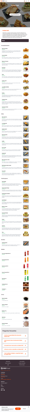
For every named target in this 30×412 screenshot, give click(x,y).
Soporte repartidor (8, 363)
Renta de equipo (22, 364)
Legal (8, 364)
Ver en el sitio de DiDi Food (15, 14)
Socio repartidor (22, 361)
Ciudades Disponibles (22, 363)
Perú (9, 370)
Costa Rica (5, 370)
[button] (15, 14)
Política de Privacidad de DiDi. (5, 410)
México (8, 370)
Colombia (2, 370)
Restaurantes (8, 361)
